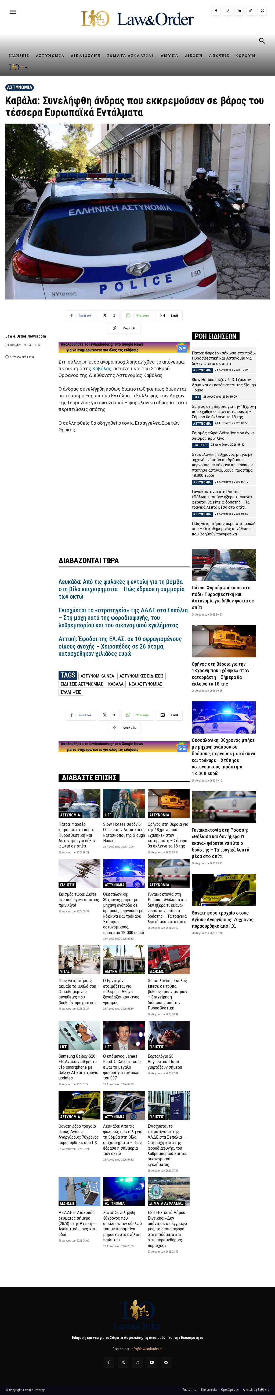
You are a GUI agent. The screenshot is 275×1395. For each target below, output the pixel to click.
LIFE (108, 815)
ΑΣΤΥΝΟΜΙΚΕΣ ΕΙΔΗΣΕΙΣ (142, 676)
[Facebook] (216, 11)
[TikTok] (250, 11)
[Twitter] (123, 1362)
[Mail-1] (166, 1362)
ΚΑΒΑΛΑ (116, 684)
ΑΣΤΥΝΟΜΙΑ (19, 87)
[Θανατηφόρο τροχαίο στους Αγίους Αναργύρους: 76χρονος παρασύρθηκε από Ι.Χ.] (79, 1105)
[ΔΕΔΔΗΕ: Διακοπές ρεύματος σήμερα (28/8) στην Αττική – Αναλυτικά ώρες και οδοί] (79, 1191)
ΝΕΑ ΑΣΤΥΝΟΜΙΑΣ (145, 684)
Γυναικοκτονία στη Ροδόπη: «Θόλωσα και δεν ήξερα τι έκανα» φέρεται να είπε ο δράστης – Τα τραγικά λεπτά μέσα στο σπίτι (167, 907)
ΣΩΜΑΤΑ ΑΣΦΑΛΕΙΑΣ (166, 1203)
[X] (262, 11)
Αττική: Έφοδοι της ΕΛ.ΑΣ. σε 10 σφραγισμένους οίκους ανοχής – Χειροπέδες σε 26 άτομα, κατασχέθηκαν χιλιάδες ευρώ (120, 646)
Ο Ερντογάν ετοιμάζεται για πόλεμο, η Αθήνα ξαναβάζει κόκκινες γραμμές (121, 991)
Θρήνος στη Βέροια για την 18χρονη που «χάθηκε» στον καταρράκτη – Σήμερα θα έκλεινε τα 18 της (168, 835)
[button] (262, 41)
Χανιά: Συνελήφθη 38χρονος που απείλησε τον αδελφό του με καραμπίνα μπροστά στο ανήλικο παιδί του (122, 1226)
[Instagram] (227, 11)
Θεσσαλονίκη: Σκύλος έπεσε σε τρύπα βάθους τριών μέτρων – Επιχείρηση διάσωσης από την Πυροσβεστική (167, 994)
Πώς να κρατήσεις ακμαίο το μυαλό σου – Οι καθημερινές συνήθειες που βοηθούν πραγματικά (79, 991)
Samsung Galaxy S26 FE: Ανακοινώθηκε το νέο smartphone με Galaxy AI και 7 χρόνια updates (78, 1067)
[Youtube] (152, 1362)
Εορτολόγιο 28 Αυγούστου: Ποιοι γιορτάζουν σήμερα (165, 1061)
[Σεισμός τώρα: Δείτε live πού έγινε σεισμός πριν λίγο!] (79, 873)
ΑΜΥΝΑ (111, 971)
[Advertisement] (124, 498)
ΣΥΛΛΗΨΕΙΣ (71, 692)
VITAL (65, 971)
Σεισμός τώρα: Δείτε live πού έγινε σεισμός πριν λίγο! (79, 899)
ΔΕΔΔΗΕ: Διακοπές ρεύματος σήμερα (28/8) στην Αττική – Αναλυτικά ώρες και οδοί (77, 1223)
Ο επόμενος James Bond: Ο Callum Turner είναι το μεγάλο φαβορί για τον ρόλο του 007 (122, 1067)
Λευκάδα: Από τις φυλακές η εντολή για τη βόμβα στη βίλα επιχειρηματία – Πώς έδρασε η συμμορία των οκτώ (121, 589)
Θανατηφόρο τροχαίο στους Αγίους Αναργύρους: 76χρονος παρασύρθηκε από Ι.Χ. (79, 1134)
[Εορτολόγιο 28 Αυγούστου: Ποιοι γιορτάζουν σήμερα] (169, 1035)
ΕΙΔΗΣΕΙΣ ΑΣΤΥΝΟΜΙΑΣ (82, 684)
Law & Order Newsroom (25, 336)
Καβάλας (101, 368)
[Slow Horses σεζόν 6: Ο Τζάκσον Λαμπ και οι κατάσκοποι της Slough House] (124, 803)
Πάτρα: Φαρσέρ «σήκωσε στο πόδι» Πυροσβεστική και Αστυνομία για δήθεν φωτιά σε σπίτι (77, 835)
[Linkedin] (239, 11)
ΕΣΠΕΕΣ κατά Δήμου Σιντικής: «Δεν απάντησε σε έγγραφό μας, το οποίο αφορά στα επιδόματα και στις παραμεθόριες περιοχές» (167, 1229)
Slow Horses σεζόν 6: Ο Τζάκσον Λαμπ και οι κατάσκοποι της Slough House (124, 832)
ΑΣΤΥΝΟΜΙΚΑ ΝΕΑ (97, 676)
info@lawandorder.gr (146, 1349)
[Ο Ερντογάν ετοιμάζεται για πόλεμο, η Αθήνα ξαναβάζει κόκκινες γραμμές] (124, 959)
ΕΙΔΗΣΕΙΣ (67, 885)
